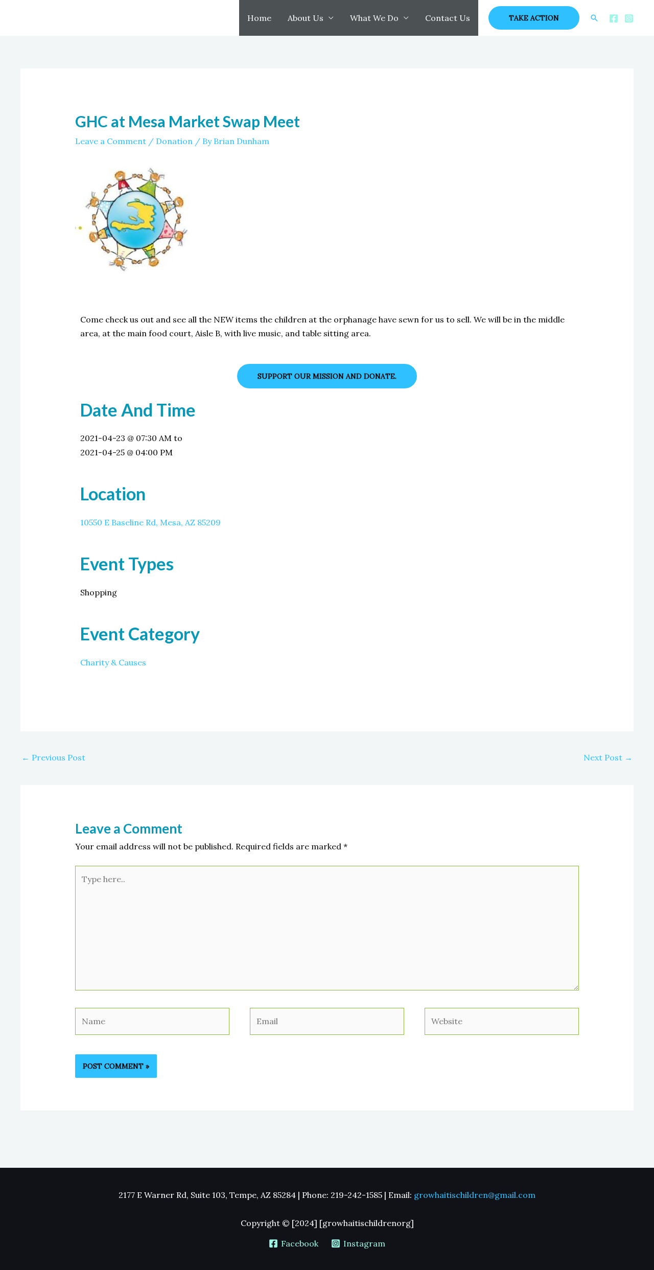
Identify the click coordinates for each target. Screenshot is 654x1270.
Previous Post (53, 757)
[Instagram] (629, 18)
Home (259, 18)
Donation (174, 141)
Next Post (608, 757)
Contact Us (447, 18)
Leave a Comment (110, 141)
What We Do (374, 18)
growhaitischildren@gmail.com (474, 1195)
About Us (305, 18)
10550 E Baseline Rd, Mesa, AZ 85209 (150, 522)
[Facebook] (613, 18)
